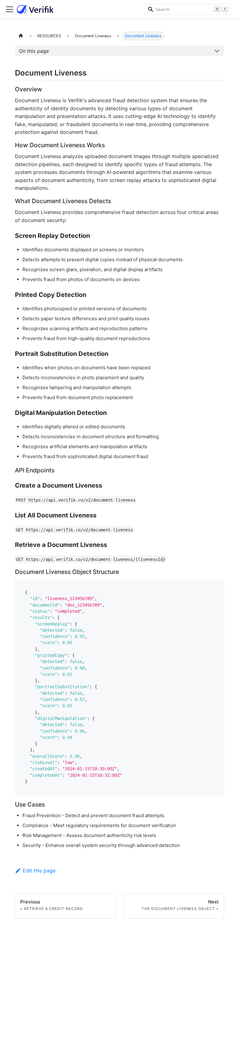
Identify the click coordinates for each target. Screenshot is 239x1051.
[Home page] (21, 36)
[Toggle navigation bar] (9, 9)
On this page (34, 51)
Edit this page (39, 870)
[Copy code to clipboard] (216, 587)
